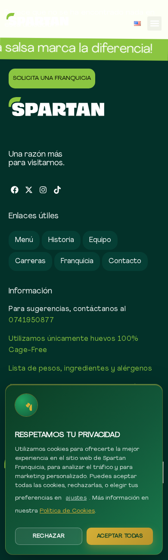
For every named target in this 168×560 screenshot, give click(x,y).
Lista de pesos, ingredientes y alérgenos (80, 368)
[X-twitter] (29, 190)
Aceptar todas (120, 536)
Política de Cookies (67, 511)
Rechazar (49, 536)
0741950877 (31, 320)
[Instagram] (43, 190)
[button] (154, 23)
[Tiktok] (57, 190)
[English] (137, 23)
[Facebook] (15, 190)
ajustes (76, 498)
